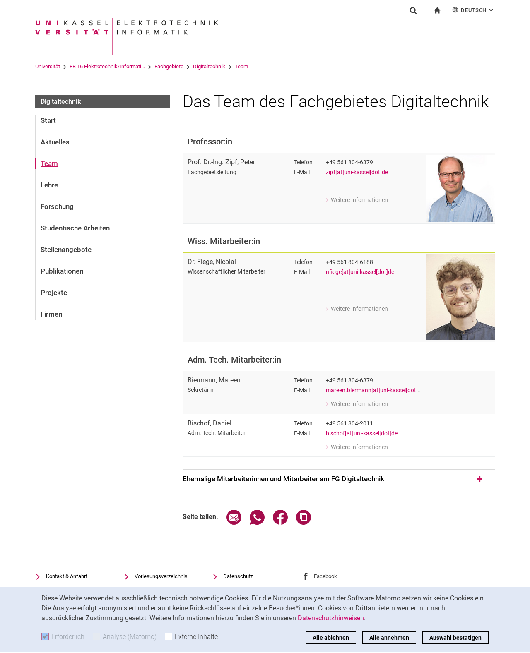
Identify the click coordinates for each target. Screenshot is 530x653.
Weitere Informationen (357, 201)
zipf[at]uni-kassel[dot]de (357, 172)
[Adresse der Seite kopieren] (303, 522)
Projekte (54, 292)
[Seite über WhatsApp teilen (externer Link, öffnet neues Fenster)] (257, 522)
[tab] (339, 479)
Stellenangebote (66, 249)
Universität (47, 66)
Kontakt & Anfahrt (66, 576)
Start (48, 120)
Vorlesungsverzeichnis (161, 576)
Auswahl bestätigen (455, 637)
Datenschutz (238, 576)
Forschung (57, 206)
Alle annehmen (389, 637)
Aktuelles (55, 142)
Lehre (49, 185)
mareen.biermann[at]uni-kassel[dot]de (375, 390)
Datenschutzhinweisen (331, 618)
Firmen (51, 314)
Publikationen (62, 271)
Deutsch (478, 10)
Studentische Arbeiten (75, 228)
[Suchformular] (413, 10)
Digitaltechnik (209, 66)
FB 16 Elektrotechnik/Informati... (107, 66)
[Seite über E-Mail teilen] (233, 522)
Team (241, 66)
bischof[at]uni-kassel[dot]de (362, 433)
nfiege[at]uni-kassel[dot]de (360, 272)
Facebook (325, 576)
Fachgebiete (168, 66)
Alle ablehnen (331, 637)
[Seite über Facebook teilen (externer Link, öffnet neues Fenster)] (280, 522)
